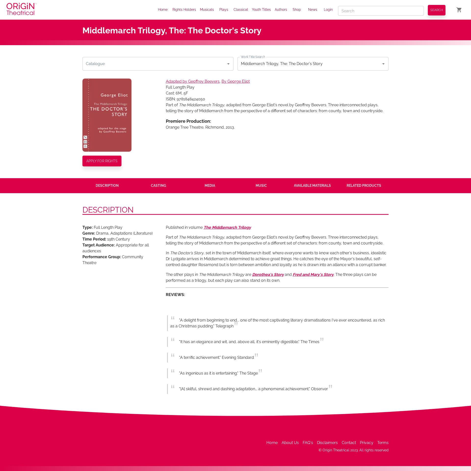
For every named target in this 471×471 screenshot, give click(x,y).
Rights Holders (184, 10)
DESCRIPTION (107, 186)
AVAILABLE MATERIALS (312, 186)
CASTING (158, 186)
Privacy (366, 442)
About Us (290, 442)
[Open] (228, 63)
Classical (241, 10)
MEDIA (210, 186)
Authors (281, 10)
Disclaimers (327, 442)
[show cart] (459, 10)
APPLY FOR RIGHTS (102, 161)
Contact (349, 442)
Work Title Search (253, 56)
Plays (223, 10)
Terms (383, 442)
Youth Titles (261, 10)
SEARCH (436, 10)
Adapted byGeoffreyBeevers (193, 81)
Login (328, 10)
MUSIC (261, 186)
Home (163, 10)
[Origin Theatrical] (21, 9)
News (312, 10)
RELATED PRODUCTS (364, 186)
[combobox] (154, 63)
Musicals (207, 10)
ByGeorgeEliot (236, 81)
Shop (297, 10)
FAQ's (308, 442)
